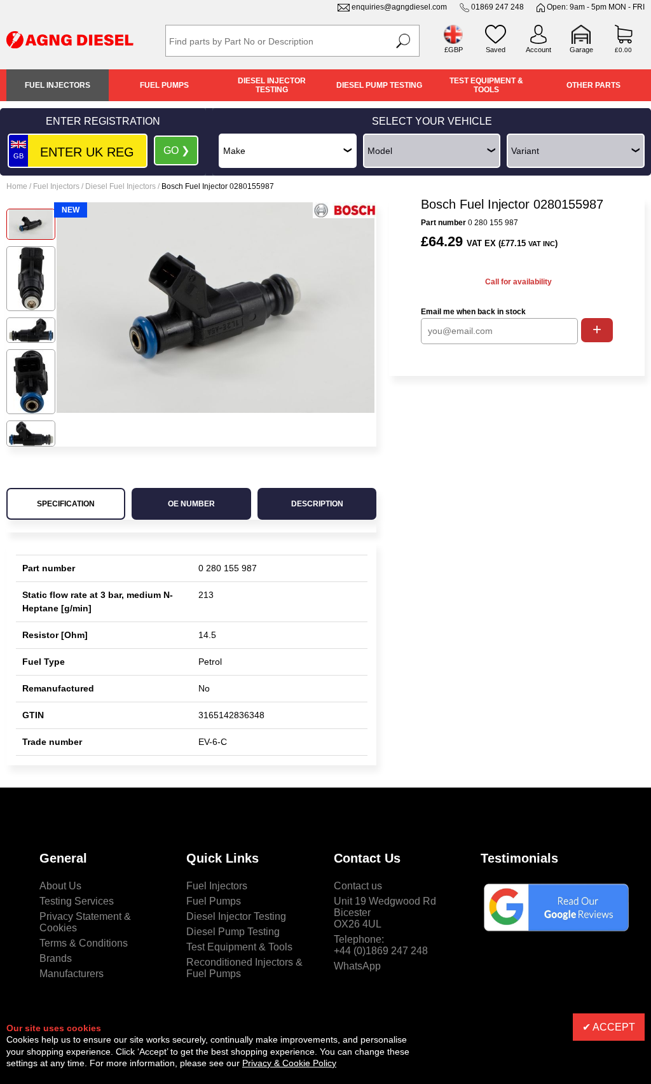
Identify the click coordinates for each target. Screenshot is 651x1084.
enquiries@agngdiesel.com (399, 7)
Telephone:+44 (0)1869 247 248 (381, 945)
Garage (581, 49)
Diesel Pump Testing (379, 85)
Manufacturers (71, 973)
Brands (55, 958)
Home (16, 186)
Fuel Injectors (57, 85)
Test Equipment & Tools (486, 85)
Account (538, 49)
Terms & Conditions (83, 943)
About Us (60, 885)
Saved (495, 49)
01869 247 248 (497, 7)
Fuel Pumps (164, 85)
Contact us (358, 885)
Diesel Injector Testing (272, 85)
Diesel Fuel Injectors (120, 186)
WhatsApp (357, 966)
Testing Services (76, 901)
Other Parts (593, 85)
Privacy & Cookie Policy (289, 1063)
